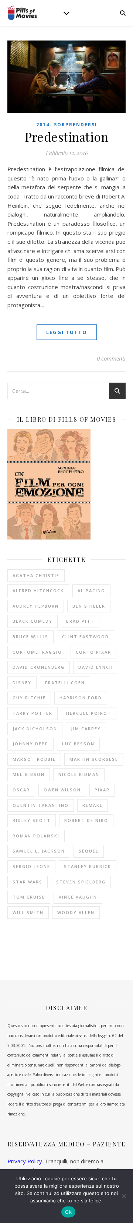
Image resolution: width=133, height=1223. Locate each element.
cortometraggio (37, 652)
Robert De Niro (86, 820)
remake (92, 805)
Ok (68, 1212)
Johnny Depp (30, 743)
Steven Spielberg (81, 882)
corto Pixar (93, 652)
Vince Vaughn (78, 897)
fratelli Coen (65, 682)
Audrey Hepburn (36, 606)
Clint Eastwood (85, 636)
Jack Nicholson (35, 728)
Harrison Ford (80, 697)
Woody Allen (76, 912)
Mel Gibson (29, 774)
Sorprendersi (75, 125)
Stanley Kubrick (87, 866)
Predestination (66, 137)
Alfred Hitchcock (38, 590)
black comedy (32, 621)
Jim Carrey (86, 728)
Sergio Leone (31, 866)
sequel (89, 851)
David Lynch (95, 667)
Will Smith (28, 912)
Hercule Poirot (88, 713)
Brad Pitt (80, 621)
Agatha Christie (36, 575)
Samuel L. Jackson (39, 851)
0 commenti (111, 358)
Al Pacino (91, 590)
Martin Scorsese (93, 759)
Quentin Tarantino (41, 805)
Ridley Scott (32, 820)
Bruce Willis (30, 636)
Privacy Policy (24, 1161)
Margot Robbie (34, 759)
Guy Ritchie (29, 697)
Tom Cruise (29, 897)
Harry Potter (32, 713)
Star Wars (27, 882)
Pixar (102, 790)
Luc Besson (78, 743)
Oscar (21, 790)
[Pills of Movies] (22, 13)
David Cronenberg (39, 667)
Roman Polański (36, 836)
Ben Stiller (88, 606)
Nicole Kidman (78, 774)
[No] (123, 1196)
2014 (43, 125)
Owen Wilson (62, 790)
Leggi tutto (66, 332)
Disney (22, 682)
